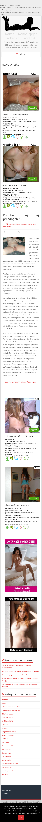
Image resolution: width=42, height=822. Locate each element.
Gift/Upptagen (7, 714)
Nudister (5, 739)
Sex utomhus (6, 753)
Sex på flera (6, 749)
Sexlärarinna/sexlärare (10, 764)
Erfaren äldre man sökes (11, 707)
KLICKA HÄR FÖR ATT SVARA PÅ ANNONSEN (21, 382)
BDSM (4, 703)
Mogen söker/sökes (9, 732)
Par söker (5, 742)
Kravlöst (5, 724)
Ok (21, 817)
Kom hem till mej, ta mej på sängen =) (21, 217)
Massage (24, 224)
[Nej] (39, 813)
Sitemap (5, 793)
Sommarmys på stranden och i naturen (16, 675)
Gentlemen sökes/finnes (11, 710)
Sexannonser (32, 224)
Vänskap (5, 774)
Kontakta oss (6, 790)
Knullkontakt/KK (14, 224)
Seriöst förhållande (9, 746)
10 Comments (24, 232)
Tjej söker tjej (7, 767)
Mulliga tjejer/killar (9, 735)
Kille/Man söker (7, 717)
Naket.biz (14, 802)
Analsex (5, 700)
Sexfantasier (7, 226)
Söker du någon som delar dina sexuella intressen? (20, 671)
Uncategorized (7, 771)
